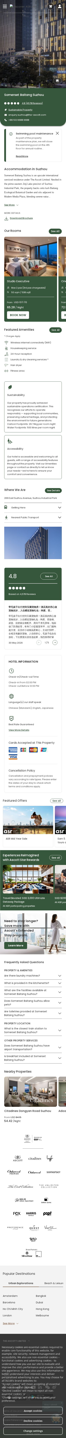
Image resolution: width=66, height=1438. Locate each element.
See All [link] (55, 330)
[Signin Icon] (59, 6)
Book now (18, 315)
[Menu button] (5, 6)
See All (55, 231)
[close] (57, 133)
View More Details (19, 730)
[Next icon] (54, 642)
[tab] (21, 1283)
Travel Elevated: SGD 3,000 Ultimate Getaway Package (24, 900)
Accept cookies (33, 1410)
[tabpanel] (33, 1309)
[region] (34, 145)
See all (56, 801)
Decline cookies (33, 1420)
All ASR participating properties (19, 905)
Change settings (33, 1431)
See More (9, 1323)
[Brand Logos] (18, 1158)
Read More (22, 156)
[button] (33, 508)
